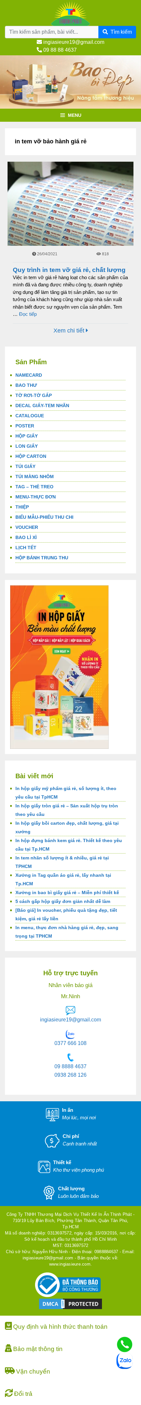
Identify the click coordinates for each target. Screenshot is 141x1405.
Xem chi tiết (69, 330)
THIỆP (22, 507)
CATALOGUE (29, 415)
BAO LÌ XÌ (26, 537)
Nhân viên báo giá (70, 985)
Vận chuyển (33, 1371)
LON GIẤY (26, 446)
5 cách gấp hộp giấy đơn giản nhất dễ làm (62, 901)
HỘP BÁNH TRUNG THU (41, 557)
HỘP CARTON (30, 456)
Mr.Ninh (70, 996)
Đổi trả (23, 1393)
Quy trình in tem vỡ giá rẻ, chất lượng (69, 269)
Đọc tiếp (28, 314)
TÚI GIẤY (25, 466)
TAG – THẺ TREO (34, 486)
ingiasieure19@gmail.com (73, 42)
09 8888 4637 (70, 1066)
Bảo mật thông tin (38, 1348)
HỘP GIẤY (26, 436)
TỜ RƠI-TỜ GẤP (33, 395)
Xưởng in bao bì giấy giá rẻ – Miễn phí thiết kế (67, 892)
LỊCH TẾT (25, 547)
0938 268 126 (70, 1075)
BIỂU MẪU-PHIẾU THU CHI (44, 517)
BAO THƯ (26, 385)
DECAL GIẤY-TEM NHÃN (42, 405)
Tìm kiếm (121, 32)
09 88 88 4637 (59, 50)
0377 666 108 (70, 1043)
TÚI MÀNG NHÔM (34, 476)
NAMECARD (28, 375)
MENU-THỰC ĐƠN (35, 496)
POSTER (24, 425)
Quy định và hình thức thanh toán (60, 1326)
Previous (8, 107)
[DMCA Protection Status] (70, 1303)
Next (133, 107)
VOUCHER (26, 527)
